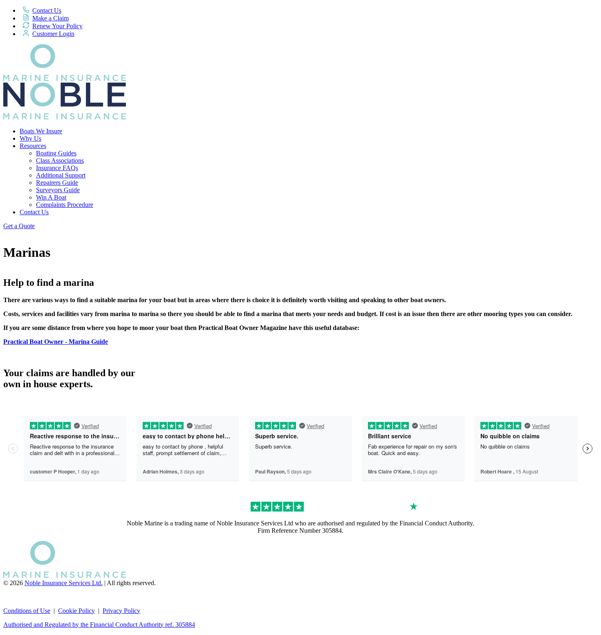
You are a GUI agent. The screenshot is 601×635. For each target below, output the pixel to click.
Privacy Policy (121, 610)
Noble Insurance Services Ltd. (64, 582)
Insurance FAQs (57, 167)
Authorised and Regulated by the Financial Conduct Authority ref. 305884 (99, 624)
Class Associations (60, 160)
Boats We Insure (41, 131)
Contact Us (46, 10)
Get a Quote (19, 225)
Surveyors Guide (58, 189)
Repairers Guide (57, 182)
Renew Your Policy (57, 25)
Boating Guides (56, 153)
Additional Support (60, 175)
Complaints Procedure (64, 204)
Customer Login (53, 33)
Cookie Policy (76, 610)
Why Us (30, 138)
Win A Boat (51, 197)
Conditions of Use (26, 610)
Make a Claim (50, 18)
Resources (33, 145)
